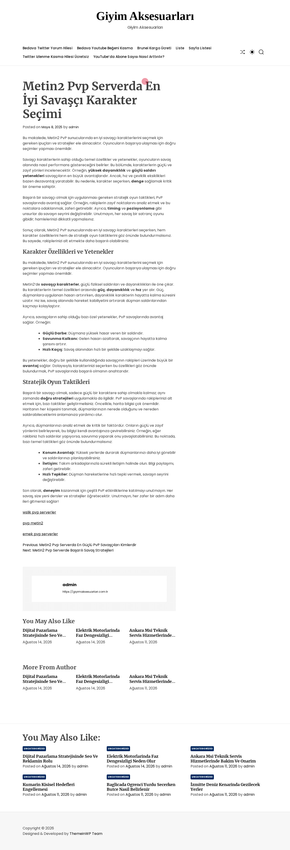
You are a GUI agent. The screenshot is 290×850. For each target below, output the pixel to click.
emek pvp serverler (40, 534)
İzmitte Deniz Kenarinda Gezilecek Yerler (225, 787)
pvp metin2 (33, 523)
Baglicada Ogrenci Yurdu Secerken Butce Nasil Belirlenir (141, 787)
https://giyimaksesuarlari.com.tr (85, 592)
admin (74, 127)
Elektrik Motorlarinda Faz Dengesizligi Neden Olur (98, 635)
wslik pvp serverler (39, 512)
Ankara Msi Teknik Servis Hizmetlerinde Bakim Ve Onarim (150, 635)
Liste (180, 48)
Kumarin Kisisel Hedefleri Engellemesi (49, 787)
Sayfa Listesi (200, 48)
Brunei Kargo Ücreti (154, 48)
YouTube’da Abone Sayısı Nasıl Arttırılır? (128, 56)
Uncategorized (34, 748)
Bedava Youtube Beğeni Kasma (105, 48)
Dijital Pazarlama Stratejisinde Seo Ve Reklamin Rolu (42, 635)
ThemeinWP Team (86, 833)
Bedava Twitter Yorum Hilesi (47, 48)
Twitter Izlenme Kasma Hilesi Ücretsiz (56, 56)
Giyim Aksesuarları (145, 15)
